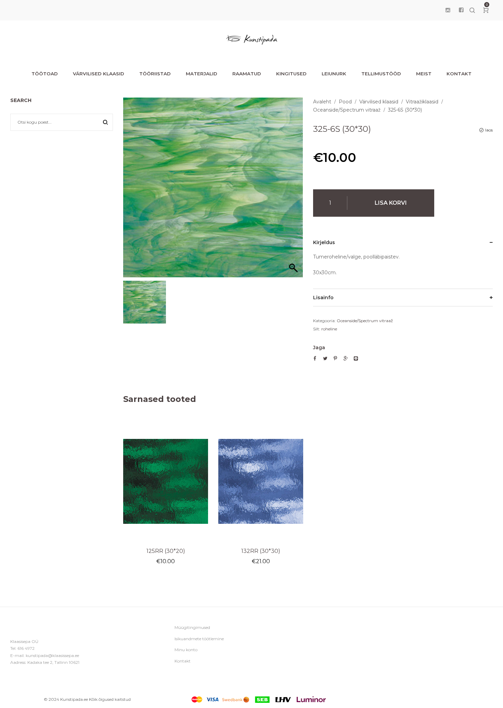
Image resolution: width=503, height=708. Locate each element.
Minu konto (186, 649)
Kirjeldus (324, 242)
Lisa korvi (391, 203)
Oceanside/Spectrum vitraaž (347, 110)
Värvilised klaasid (378, 102)
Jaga (319, 347)
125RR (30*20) (165, 551)
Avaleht (322, 102)
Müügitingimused (192, 627)
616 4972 (26, 648)
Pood (345, 102)
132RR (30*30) (260, 551)
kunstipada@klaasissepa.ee (52, 655)
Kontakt (183, 660)
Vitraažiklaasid (422, 102)
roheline (329, 328)
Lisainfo (323, 297)
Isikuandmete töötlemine (199, 638)
